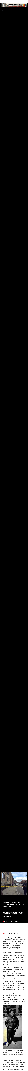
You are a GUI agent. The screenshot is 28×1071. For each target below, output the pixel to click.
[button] (2, 10)
